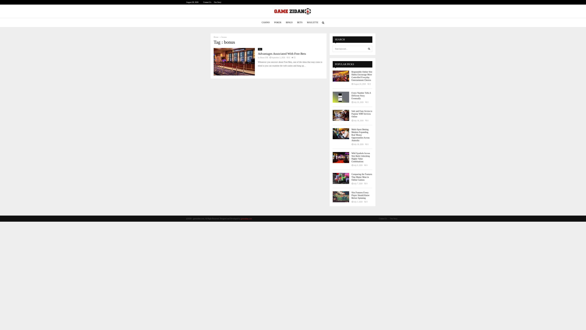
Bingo (289, 22)
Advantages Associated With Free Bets (282, 53)
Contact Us (207, 2)
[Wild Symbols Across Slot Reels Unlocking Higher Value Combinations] (341, 157)
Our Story (217, 2)
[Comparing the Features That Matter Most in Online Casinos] (341, 178)
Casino (266, 22)
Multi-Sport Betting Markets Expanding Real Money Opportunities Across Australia (360, 135)
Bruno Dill (264, 58)
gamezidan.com (246, 219)
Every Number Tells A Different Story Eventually (361, 96)
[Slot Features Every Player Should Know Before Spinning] (341, 196)
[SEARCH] (369, 49)
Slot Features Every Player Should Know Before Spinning (360, 195)
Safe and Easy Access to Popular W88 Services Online (361, 114)
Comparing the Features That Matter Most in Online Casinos (361, 177)
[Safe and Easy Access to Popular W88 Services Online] (341, 115)
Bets (299, 22)
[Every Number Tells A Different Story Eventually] (341, 97)
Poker (277, 22)
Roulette (312, 22)
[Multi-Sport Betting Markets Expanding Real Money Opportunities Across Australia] (341, 133)
